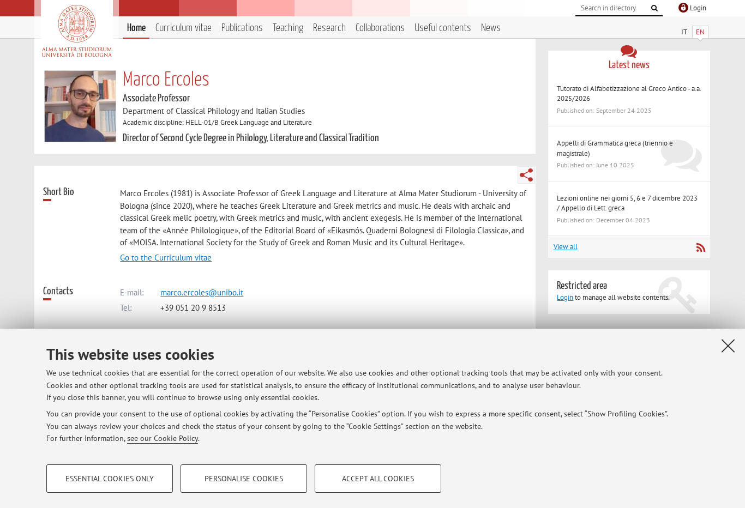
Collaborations (380, 28)
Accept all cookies (378, 478)
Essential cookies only (109, 478)
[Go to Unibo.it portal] (76, 31)
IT (684, 32)
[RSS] (700, 247)
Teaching (288, 28)
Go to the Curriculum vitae (166, 257)
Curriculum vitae (183, 28)
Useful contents (442, 28)
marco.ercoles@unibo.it (201, 292)
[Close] (728, 345)
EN (700, 32)
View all (566, 246)
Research (329, 28)
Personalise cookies (244, 478)
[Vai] (654, 8)
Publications (242, 28)
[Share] (526, 175)
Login (565, 297)
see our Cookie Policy (162, 438)
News (491, 28)
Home (136, 28)
